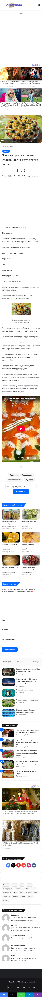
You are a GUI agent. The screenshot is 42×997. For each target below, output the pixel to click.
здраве (14, 885)
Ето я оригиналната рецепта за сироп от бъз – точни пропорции (27, 762)
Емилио (14, 925)
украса (30, 480)
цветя (23, 896)
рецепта (28, 892)
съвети (15, 896)
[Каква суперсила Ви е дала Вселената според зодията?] (8, 713)
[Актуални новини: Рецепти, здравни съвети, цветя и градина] (14, 5)
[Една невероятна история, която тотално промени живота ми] (8, 733)
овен (33, 889)
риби (35, 892)
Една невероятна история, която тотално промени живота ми (27, 731)
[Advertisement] (21, 41)
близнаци (6, 885)
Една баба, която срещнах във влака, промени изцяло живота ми (27, 742)
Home (6, 146)
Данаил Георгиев (18, 935)
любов (26, 889)
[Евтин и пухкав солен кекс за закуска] (8, 774)
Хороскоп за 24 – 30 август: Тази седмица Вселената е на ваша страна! (26, 681)
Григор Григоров (18, 946)
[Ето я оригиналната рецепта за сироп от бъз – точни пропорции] (8, 764)
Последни (7, 662)
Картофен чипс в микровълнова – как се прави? (30, 547)
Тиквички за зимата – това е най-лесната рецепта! (30, 524)
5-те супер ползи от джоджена (27, 700)
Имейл (5, 630)
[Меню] (3, 5)
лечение (18, 889)
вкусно (12, 146)
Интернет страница (9, 639)
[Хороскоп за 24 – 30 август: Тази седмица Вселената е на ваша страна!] (8, 682)
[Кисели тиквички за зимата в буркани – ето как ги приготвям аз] (11, 514)
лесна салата (15, 480)
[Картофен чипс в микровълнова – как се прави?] (31, 537)
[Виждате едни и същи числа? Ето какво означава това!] (8, 672)
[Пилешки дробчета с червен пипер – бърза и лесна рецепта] (31, 560)
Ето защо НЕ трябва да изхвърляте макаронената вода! (10, 570)
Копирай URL (21, 491)
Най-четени (21, 662)
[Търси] (39, 5)
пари (15, 892)
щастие (5, 900)
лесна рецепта (8, 889)
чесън (30, 896)
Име (4, 620)
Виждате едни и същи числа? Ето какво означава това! (28, 670)
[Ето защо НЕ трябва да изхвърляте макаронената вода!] (11, 560)
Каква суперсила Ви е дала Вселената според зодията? (25, 711)
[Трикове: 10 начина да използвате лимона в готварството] (11, 537)
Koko (13, 956)
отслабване (7, 892)
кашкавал (27, 475)
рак (21, 892)
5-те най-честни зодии (24, 690)
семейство (6, 896)
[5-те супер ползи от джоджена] (8, 703)
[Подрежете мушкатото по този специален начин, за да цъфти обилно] (8, 754)
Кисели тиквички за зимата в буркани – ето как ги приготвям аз (10, 524)
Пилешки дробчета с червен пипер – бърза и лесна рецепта (30, 570)
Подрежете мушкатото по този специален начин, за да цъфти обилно (26, 753)
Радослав (15, 915)
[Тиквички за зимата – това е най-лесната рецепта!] (31, 514)
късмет (29, 885)
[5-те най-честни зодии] (8, 693)
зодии (22, 885)
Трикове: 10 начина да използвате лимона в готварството (9, 547)
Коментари (34, 662)
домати (14, 475)
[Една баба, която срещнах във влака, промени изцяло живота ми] (8, 743)
